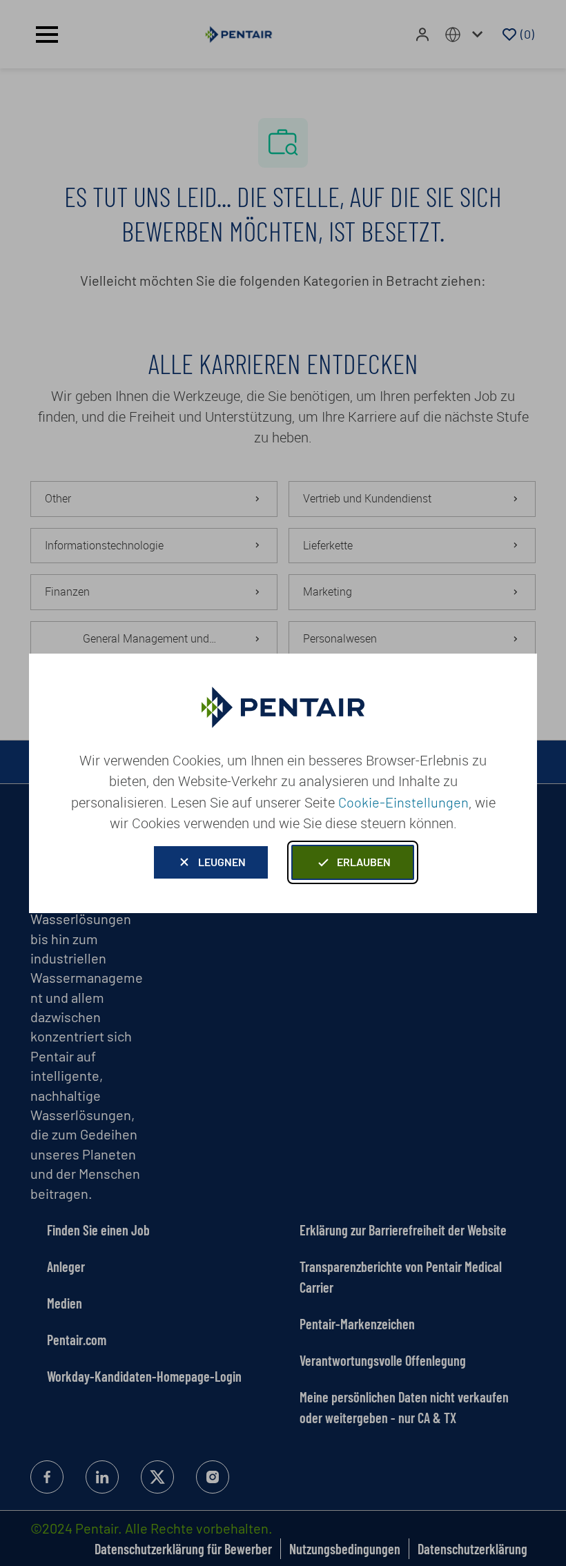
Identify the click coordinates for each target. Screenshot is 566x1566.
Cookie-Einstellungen (403, 802)
